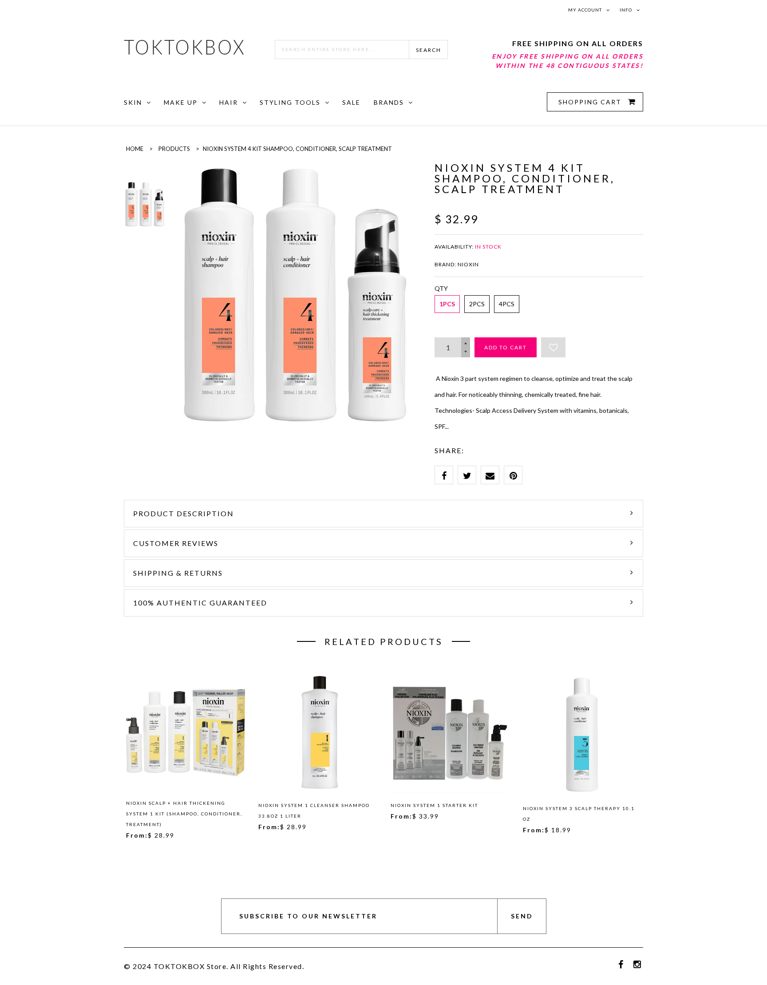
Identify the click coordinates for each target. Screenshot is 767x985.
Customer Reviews (175, 543)
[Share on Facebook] (444, 475)
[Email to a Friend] (490, 475)
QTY (441, 288)
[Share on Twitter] (467, 475)
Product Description (183, 513)
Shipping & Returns (178, 573)
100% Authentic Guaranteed (200, 602)
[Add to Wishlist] (553, 347)
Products (174, 148)
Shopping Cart (591, 102)
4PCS (506, 304)
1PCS (447, 304)
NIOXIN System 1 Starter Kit (434, 805)
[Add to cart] (234, 731)
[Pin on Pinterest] (513, 475)
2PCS (477, 304)
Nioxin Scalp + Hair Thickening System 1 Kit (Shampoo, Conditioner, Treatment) (184, 813)
